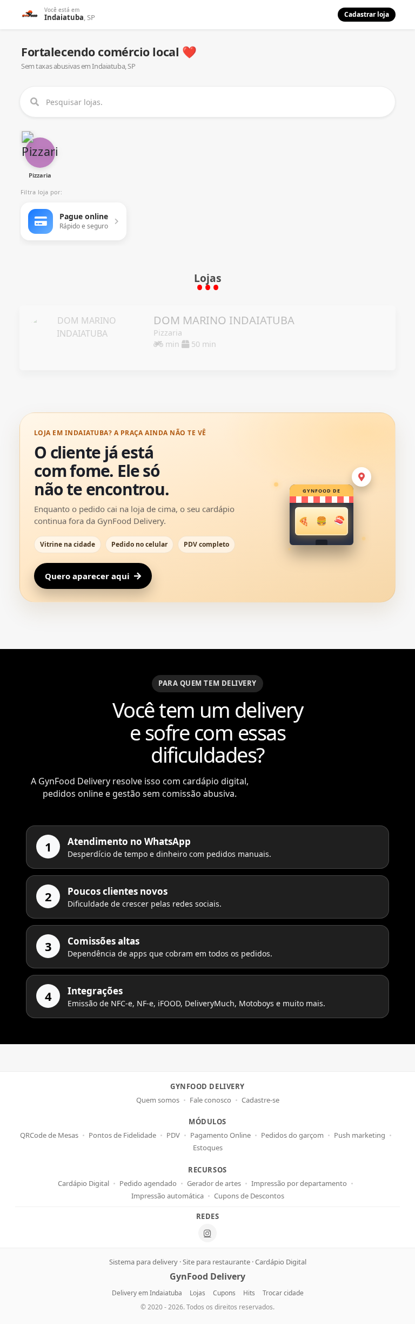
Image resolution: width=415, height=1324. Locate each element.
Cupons (224, 1292)
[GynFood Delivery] (29, 14)
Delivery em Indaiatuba (147, 1292)
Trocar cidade (283, 1292)
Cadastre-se (260, 1100)
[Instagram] (207, 1233)
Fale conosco (210, 1100)
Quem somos (157, 1100)
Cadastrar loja (366, 14)
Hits (249, 1292)
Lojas (197, 1292)
